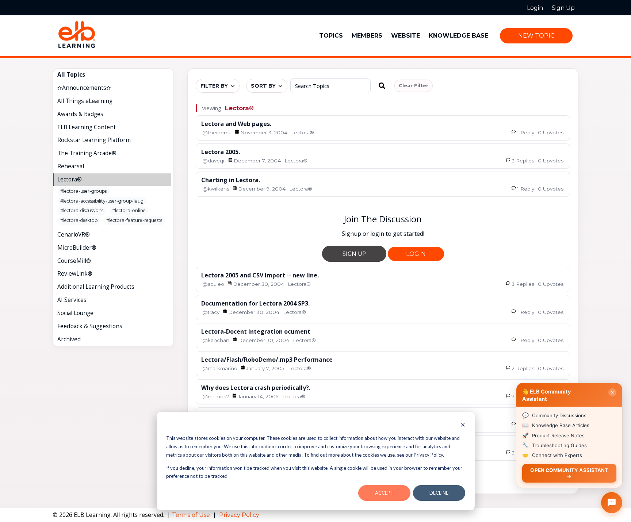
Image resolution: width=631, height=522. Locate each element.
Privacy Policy (239, 514)
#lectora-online (129, 210)
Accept (384, 493)
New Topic (536, 35)
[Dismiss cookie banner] (462, 425)
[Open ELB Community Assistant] (611, 502)
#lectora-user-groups (83, 191)
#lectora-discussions (81, 210)
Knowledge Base (458, 35)
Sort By (263, 85)
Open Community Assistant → (569, 473)
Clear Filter (413, 85)
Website (405, 35)
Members (367, 35)
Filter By (214, 85)
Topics (331, 35)
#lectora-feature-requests (134, 220)
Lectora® (239, 108)
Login (416, 253)
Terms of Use (191, 514)
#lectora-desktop (78, 220)
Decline (438, 493)
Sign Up (354, 254)
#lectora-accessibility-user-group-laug (102, 201)
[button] (382, 85)
